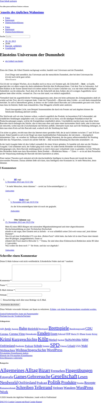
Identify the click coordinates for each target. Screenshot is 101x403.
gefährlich (17, 46)
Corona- (4, 333)
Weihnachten (7, 350)
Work (4, 392)
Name (3, 285)
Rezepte (89, 383)
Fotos (7, 18)
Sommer (46, 346)
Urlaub (71, 345)
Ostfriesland (7, 345)
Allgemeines (12, 370)
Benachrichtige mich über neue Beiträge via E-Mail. (24, 300)
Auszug (15, 329)
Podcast (29, 345)
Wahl (84, 345)
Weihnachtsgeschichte (31, 350)
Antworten (9, 191)
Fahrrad (61, 334)
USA (78, 346)
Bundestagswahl (77, 329)
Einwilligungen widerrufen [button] (11, 358)
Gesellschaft (10, 48)
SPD (55, 345)
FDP (68, 334)
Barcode (8, 46)
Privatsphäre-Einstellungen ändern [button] (14, 353)
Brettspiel (43, 329)
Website (3, 295)
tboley (22, 200)
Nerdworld (9, 382)
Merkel (53, 339)
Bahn (23, 328)
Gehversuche (38, 376)
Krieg (94, 334)
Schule (38, 345)
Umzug (63, 346)
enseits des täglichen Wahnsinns (22, 12)
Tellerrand (43, 387)
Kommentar (5, 280)
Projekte (80, 383)
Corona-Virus (17, 333)
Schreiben (25, 387)
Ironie (89, 334)
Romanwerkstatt (8, 388)
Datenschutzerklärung (14, 22)
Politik (54, 382)
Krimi (5, 339)
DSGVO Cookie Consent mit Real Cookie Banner (21, 402)
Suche (2, 36)
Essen (53, 333)
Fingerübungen (78, 370)
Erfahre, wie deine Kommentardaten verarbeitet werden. (73, 309)
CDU (89, 328)
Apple (7, 328)
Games (20, 376)
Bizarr (44, 370)
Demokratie (31, 334)
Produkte (68, 382)
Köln (43, 339)
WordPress (54, 350)
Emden (43, 333)
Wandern (70, 387)
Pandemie (19, 346)
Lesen (83, 376)
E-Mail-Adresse (7, 290)
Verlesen (58, 387)
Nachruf (60, 340)
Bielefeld (33, 328)
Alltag (31, 370)
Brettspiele (59, 328)
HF (15, 179)
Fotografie (6, 377)
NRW (85, 339)
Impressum (9, 20)
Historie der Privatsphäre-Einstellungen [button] (16, 355)
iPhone (82, 334)
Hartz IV (75, 334)
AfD (2, 329)
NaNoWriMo (73, 339)
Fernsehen (58, 371)
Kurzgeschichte (24, 339)
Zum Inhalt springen (8, 1)
